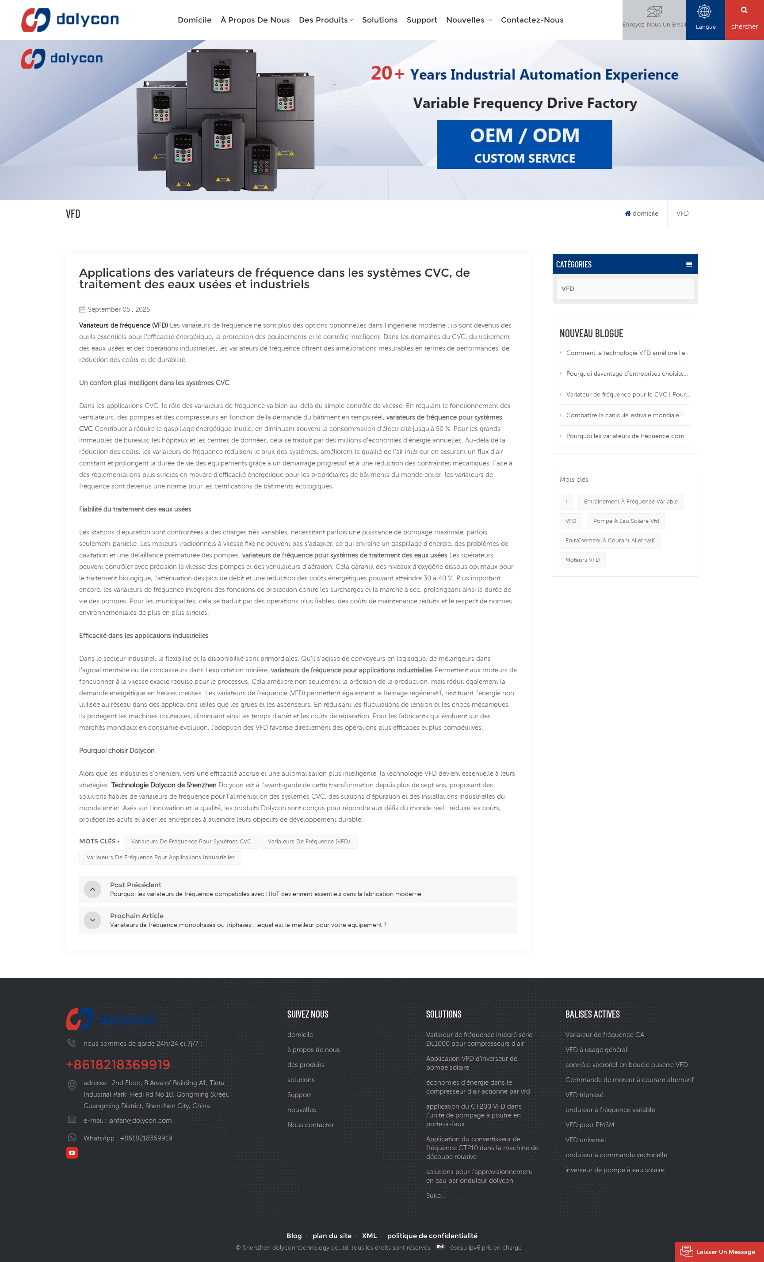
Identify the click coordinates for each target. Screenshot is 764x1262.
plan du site (332, 1235)
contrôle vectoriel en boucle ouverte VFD (626, 1064)
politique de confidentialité (432, 1235)
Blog (294, 1235)
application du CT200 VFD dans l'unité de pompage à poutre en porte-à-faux (474, 1115)
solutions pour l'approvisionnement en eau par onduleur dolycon (479, 1176)
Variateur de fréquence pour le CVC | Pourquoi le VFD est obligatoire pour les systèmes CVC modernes (628, 394)
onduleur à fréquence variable (610, 1109)
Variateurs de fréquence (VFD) (124, 325)
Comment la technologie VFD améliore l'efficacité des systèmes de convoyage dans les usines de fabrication (628, 352)
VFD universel (585, 1140)
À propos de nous (255, 19)
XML (369, 1235)
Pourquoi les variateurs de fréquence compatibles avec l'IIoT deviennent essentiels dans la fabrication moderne (628, 435)
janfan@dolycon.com (140, 1120)
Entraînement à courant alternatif (610, 540)
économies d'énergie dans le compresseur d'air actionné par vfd (478, 1087)
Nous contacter (310, 1125)
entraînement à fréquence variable (631, 501)
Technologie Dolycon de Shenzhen (164, 785)
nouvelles (466, 19)
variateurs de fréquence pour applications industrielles (161, 857)
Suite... (436, 1195)
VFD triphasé (584, 1094)
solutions (380, 19)
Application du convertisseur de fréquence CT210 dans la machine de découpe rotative (482, 1147)
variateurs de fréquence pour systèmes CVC (191, 841)
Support (422, 19)
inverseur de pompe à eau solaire (615, 1170)
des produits (323, 19)
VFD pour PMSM (590, 1125)
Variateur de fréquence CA (604, 1034)
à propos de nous (313, 1049)
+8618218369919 (118, 1064)
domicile (195, 19)
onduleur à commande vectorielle (616, 1155)
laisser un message (726, 1251)
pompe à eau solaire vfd (626, 521)
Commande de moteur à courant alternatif (629, 1079)
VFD (568, 289)
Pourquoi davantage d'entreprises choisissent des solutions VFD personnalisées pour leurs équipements (628, 373)
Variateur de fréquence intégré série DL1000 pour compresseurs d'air (479, 1039)
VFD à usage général (596, 1049)
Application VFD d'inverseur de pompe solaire (471, 1063)
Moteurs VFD (582, 560)
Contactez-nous (532, 19)
